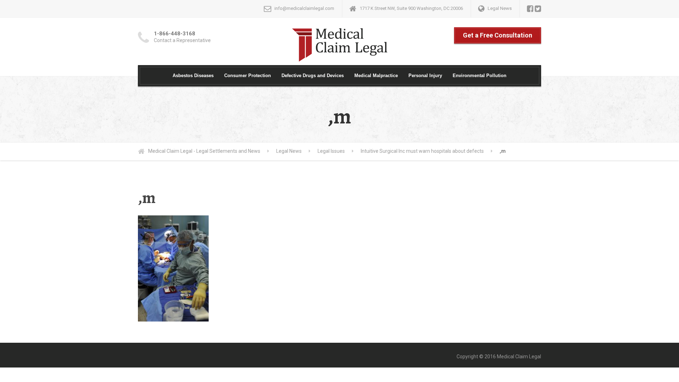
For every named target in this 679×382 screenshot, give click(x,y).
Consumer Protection (247, 75)
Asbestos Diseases (193, 75)
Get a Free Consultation (497, 35)
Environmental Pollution (479, 75)
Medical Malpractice (376, 75)
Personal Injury (425, 75)
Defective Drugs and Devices (313, 75)
